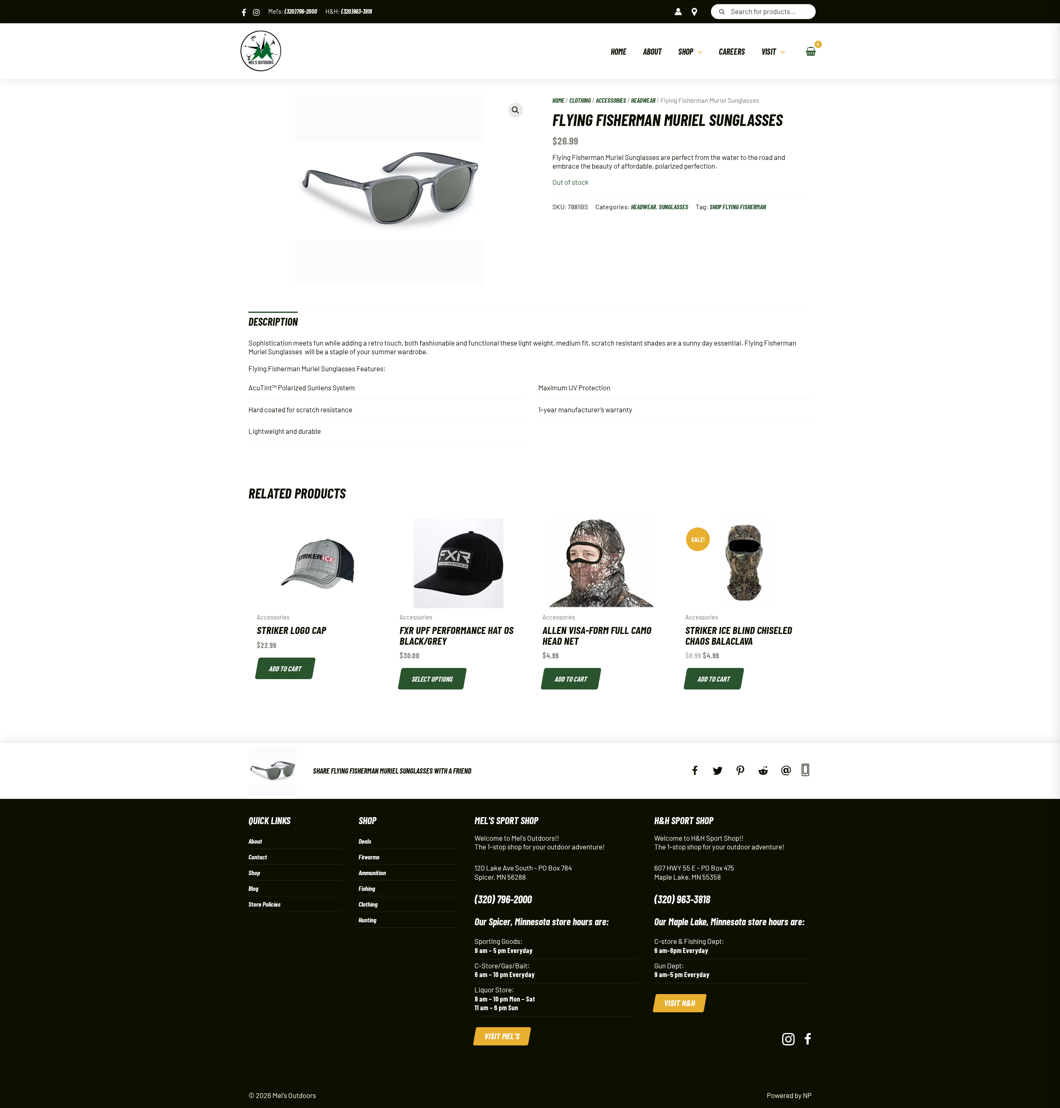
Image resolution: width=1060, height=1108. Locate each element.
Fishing (367, 888)
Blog (253, 888)
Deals (365, 841)
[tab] (273, 321)
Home (558, 100)
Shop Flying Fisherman (738, 206)
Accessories (611, 100)
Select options (433, 679)
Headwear (643, 100)
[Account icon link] (678, 11)
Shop (254, 872)
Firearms (369, 857)
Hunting (367, 920)
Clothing (580, 100)
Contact (257, 857)
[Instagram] (256, 12)
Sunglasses (673, 206)
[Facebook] (244, 12)
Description (273, 321)
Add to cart (286, 668)
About (255, 841)
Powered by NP (789, 1095)
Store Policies (264, 904)
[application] (697, 51)
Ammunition (372, 872)
